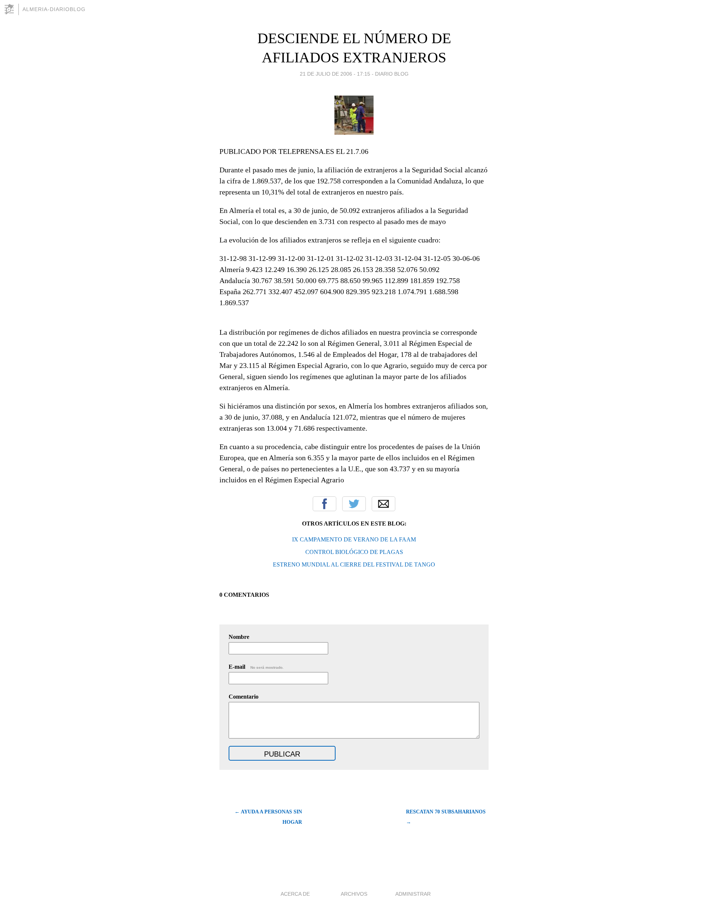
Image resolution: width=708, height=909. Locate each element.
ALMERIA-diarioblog (54, 9)
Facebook (324, 503)
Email (383, 503)
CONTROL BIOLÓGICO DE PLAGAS (354, 552)
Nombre (239, 637)
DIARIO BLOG (392, 74)
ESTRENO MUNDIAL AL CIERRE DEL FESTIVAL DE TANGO (354, 564)
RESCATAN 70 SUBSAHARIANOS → (446, 817)
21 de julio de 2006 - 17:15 (335, 74)
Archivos (354, 894)
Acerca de (295, 894)
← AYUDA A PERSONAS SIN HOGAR (268, 817)
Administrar (413, 894)
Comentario (243, 696)
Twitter (354, 503)
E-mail (256, 667)
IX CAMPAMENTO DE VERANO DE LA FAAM (354, 539)
